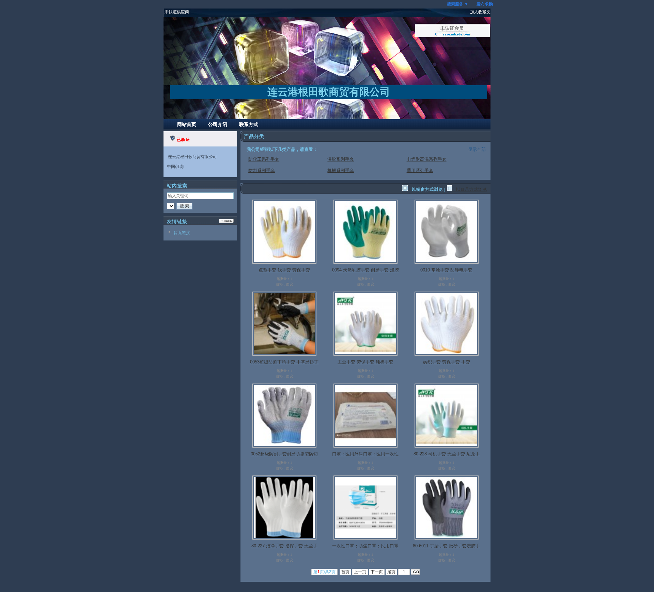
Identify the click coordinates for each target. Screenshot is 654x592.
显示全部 (477, 149)
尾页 (391, 572)
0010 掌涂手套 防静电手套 (446, 269)
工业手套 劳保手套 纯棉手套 (365, 361)
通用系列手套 (420, 170)
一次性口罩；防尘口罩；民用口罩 (365, 545)
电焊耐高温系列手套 (427, 159)
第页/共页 (324, 572)
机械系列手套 (340, 170)
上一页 (360, 572)
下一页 (377, 572)
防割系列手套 (261, 170)
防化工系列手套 (263, 159)
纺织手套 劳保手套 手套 (446, 361)
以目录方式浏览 (469, 189)
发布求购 (485, 4)
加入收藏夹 (480, 12)
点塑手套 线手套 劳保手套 (284, 269)
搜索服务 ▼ (457, 4)
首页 (345, 572)
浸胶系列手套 (340, 159)
